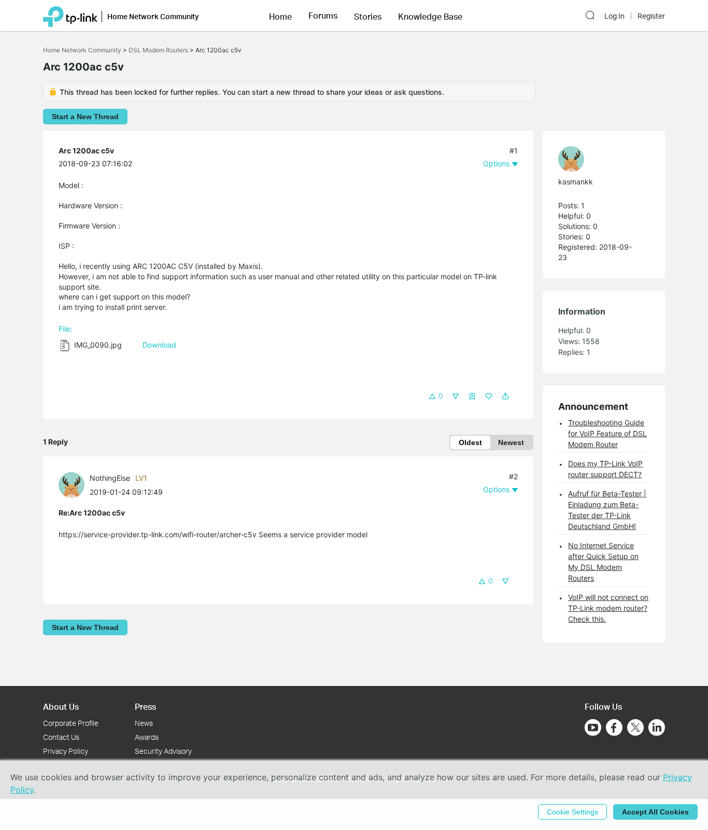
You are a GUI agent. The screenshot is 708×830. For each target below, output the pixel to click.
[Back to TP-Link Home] (70, 15)
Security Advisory (163, 751)
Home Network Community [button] (153, 16)
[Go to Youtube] (593, 727)
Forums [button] (322, 15)
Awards (147, 737)
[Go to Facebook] (614, 727)
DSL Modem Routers (158, 50)
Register (651, 16)
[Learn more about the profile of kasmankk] (598, 159)
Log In (614, 16)
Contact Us (61, 737)
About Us (61, 706)
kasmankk (575, 181)
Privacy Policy (65, 751)
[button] (280, 15)
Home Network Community (82, 50)
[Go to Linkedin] (656, 727)
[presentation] (71, 485)
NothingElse (110, 478)
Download (159, 344)
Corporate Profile (70, 723)
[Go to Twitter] (635, 728)
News (144, 723)
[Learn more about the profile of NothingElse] (74, 484)
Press (145, 706)
